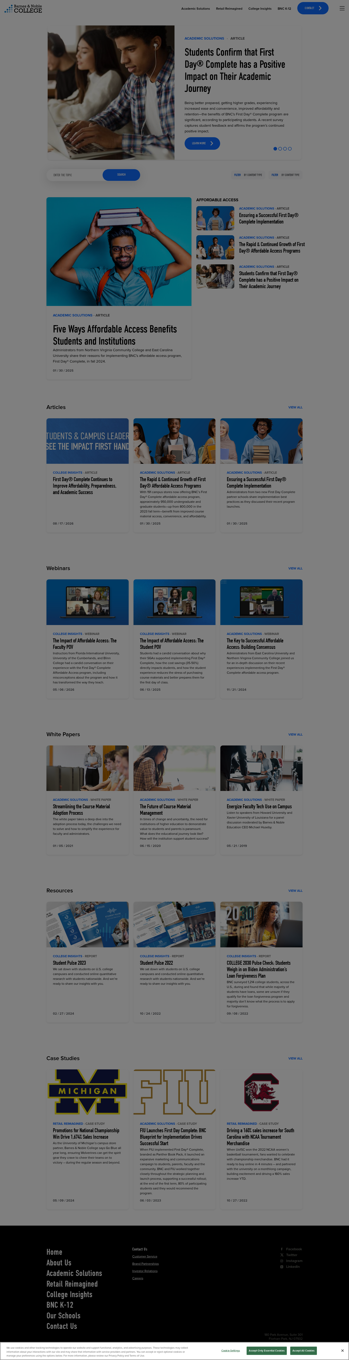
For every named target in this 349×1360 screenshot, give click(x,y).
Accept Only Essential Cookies (267, 1350)
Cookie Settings (230, 1350)
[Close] (342, 1350)
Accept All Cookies (303, 1350)
